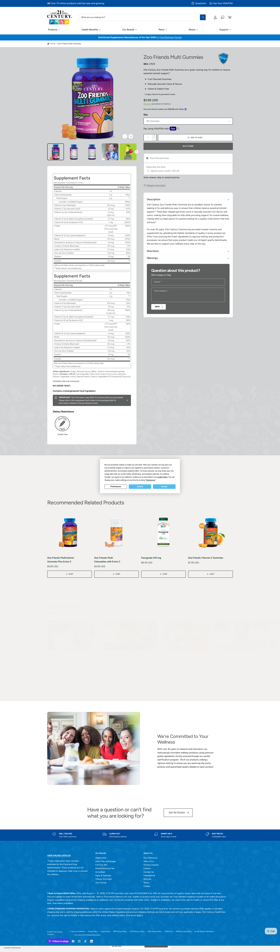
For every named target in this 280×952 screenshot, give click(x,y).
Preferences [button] (150, 480)
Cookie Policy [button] (162, 477)
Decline (140, 487)
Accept (164, 487)
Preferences (115, 487)
